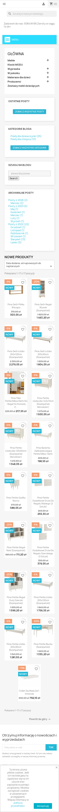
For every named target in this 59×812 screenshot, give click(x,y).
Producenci (14, 81)
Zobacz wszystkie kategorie (29, 147)
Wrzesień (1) (18, 236)
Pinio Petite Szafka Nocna (15, 499)
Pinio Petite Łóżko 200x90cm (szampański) (16, 647)
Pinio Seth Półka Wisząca (16, 306)
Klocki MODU (15, 64)
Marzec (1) (17, 215)
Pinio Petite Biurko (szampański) (43, 646)
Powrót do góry (40, 719)
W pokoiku (14, 73)
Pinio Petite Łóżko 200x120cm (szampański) (43, 600)
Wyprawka (14, 69)
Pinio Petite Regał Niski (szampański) (15, 549)
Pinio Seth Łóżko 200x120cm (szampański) (16, 354)
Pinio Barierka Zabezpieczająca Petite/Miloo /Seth (43, 450)
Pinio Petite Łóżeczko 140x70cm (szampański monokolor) (43, 402)
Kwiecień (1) (18, 212)
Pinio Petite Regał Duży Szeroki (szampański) (16, 600)
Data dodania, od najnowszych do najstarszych (29, 265)
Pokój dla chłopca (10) (23, 139)
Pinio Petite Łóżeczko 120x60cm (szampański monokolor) (15, 452)
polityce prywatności (18, 804)
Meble (11, 60)
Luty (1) (15, 218)
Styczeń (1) (17, 221)
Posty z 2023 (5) (18, 206)
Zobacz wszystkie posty (29, 111)
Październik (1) (19, 233)
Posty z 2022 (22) (18, 224)
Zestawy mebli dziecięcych (23, 85)
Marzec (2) (17, 203)
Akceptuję (43, 806)
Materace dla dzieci (19, 77)
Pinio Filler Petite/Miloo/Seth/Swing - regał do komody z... (18, 402)
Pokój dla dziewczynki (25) (26, 136)
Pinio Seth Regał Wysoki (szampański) (43, 307)
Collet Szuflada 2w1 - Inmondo (29, 692)
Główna (16, 53)
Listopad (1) (18, 230)
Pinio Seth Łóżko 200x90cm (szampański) (43, 354)
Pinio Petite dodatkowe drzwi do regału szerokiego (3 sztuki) (43, 552)
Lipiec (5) (16, 242)
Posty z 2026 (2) (18, 200)
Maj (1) (14, 209)
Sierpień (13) (18, 239)
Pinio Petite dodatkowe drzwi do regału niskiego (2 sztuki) (43, 502)
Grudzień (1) (18, 227)
